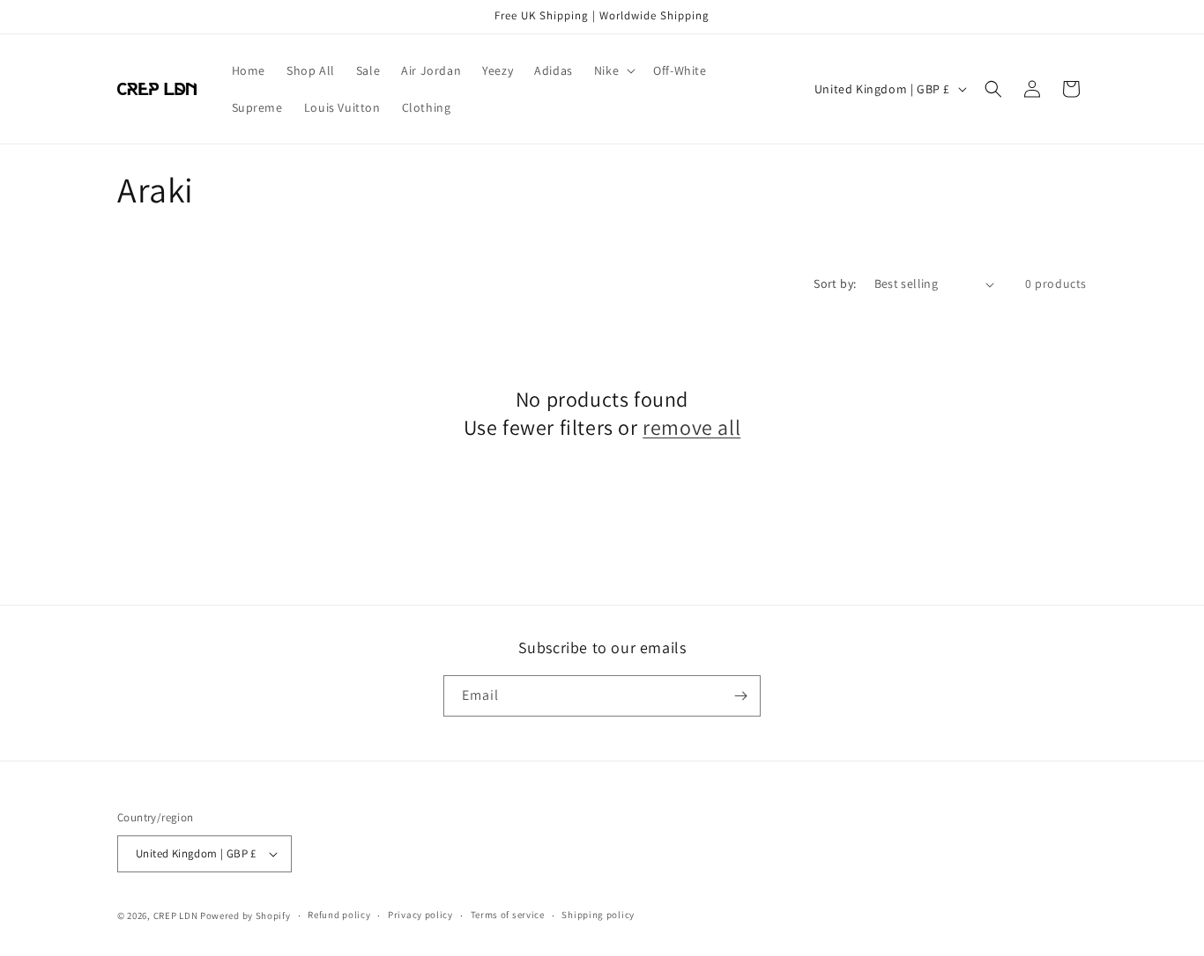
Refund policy (339, 914)
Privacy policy (420, 914)
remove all (691, 427)
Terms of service (508, 914)
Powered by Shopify (245, 915)
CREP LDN (175, 915)
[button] (613, 70)
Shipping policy (598, 914)
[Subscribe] (740, 696)
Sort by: (835, 283)
